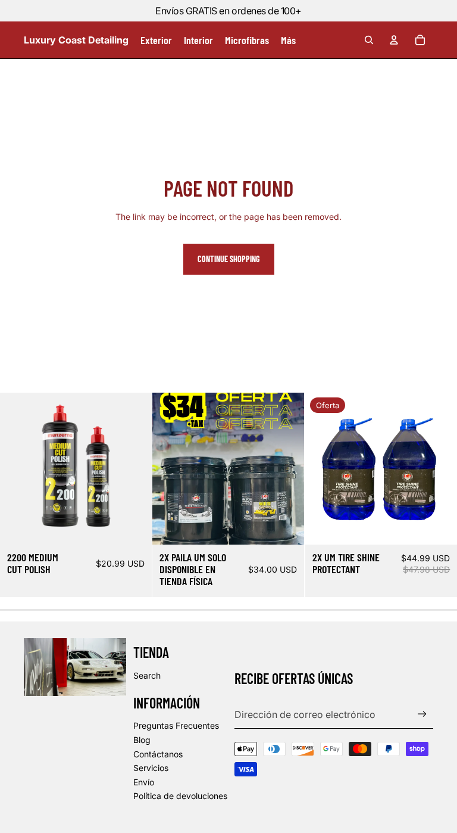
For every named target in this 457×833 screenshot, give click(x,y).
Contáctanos (158, 754)
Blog (142, 740)
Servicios (150, 768)
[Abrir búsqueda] (369, 40)
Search (147, 675)
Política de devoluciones (180, 796)
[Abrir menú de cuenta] (394, 40)
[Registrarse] (422, 714)
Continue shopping (229, 259)
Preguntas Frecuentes (176, 725)
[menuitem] (288, 40)
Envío (143, 782)
